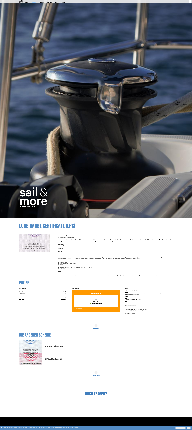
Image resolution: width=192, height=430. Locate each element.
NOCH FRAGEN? (96, 394)
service (55, 2)
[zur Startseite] (21, 2)
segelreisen (42, 2)
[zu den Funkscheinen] (96, 372)
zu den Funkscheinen (96, 375)
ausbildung (34, 2)
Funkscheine (32, 219)
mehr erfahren (180, 427)
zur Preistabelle (96, 328)
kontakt (63, 2)
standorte (26, 2)
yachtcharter (49, 2)
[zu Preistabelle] (96, 325)
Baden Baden (22, 219)
